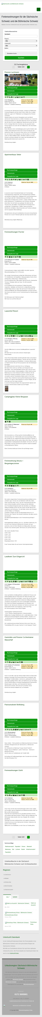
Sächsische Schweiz (18, 979)
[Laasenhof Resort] (21, 319)
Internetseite (10, 91)
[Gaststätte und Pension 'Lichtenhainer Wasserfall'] (21, 645)
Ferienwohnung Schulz (11, 915)
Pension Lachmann (12, 72)
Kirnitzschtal (8, 882)
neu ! (7, 897)
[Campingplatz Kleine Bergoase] (21, 405)
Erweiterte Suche (12, 53)
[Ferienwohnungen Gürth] (21, 778)
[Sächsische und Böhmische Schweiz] (13, 3)
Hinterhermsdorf (30, 849)
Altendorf (29, 846)
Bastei (23, 849)
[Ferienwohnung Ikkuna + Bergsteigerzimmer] (21, 469)
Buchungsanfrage (12, 87)
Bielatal (6, 878)
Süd (13, 849)
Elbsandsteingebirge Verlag (25, 1010)
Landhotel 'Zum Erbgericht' (15, 557)
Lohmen (17, 849)
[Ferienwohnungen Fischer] (21, 240)
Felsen (23, 846)
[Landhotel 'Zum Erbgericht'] (21, 564)
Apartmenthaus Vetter (13, 155)
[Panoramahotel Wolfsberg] (21, 712)
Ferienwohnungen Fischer (14, 232)
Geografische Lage (12, 94)
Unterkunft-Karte (14, 953)
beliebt (15, 897)
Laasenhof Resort (11, 311)
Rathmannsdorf (9, 846)
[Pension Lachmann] (21, 80)
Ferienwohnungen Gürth (14, 770)
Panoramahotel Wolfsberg (14, 705)
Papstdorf (17, 846)
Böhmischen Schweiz (11, 982)
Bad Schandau (8, 885)
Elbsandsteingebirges (29, 984)
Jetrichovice (8, 874)
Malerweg (8, 849)
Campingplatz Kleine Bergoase (16, 397)
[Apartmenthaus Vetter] (21, 162)
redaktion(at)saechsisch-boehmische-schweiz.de (21, 1001)
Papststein (8, 852)
